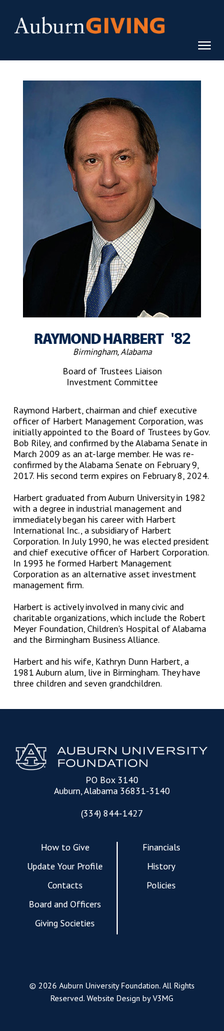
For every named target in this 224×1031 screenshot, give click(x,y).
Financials (161, 847)
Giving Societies (65, 923)
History (161, 866)
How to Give (65, 847)
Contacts (65, 885)
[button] (204, 45)
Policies (161, 885)
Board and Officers (65, 904)
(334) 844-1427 (112, 813)
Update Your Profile (65, 866)
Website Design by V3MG (130, 998)
